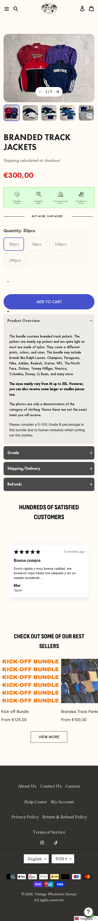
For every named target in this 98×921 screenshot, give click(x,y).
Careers (72, 786)
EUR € (61, 858)
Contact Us (51, 786)
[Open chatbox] (88, 912)
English (35, 858)
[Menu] (7, 8)
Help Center (35, 801)
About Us (27, 786)
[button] (49, 301)
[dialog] (16, 8)
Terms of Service (49, 832)
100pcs (60, 244)
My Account (62, 801)
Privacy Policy (25, 816)
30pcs (14, 244)
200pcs (15, 260)
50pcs (37, 244)
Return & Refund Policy (64, 816)
